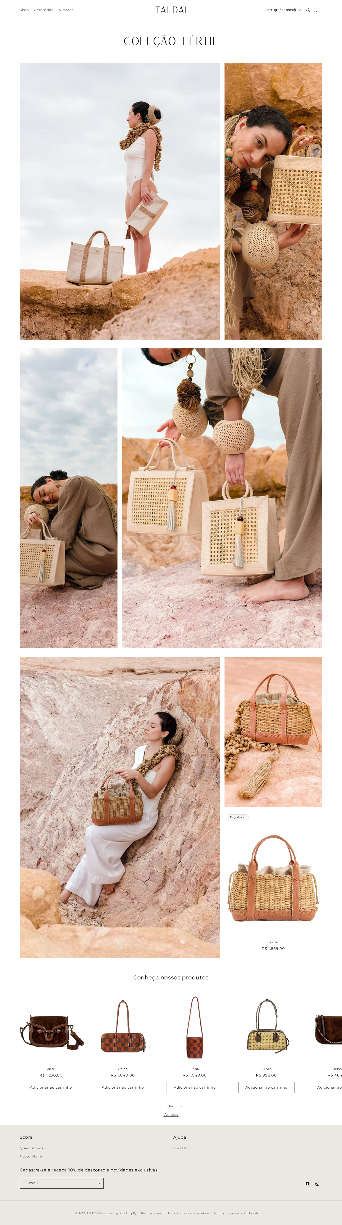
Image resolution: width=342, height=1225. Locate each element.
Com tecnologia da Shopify (117, 1213)
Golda (123, 1069)
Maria (273, 942)
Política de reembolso (156, 1213)
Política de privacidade (193, 1213)
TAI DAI (92, 1213)
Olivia (267, 1069)
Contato (180, 1148)
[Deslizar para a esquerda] (161, 1106)
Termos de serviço (226, 1213)
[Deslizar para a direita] (181, 1106)
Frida (194, 1069)
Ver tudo (171, 1114)
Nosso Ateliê (31, 1156)
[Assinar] (98, 1183)
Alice (51, 1069)
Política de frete (255, 1213)
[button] (308, 10)
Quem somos (31, 1148)
